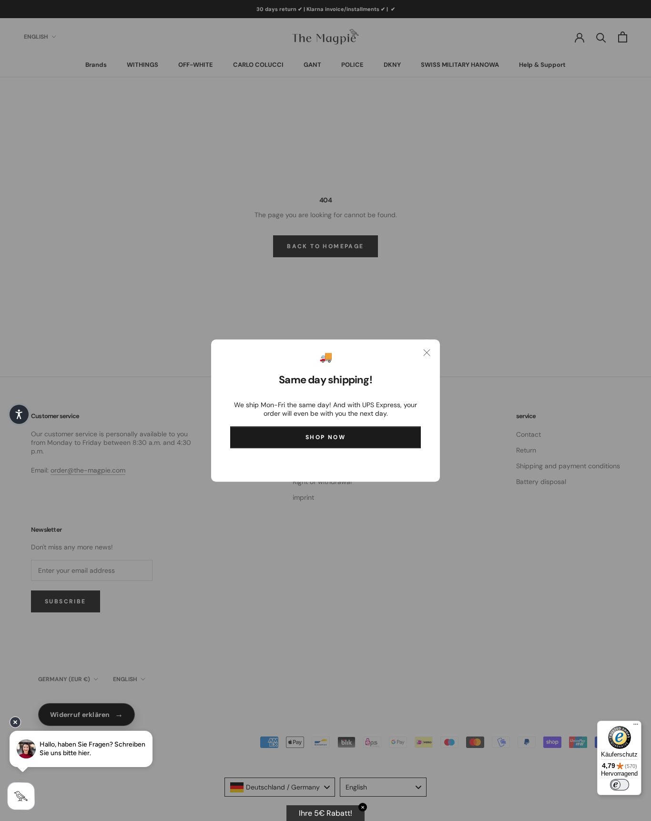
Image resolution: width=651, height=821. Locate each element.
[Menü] (635, 726)
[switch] (619, 784)
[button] (19, 414)
